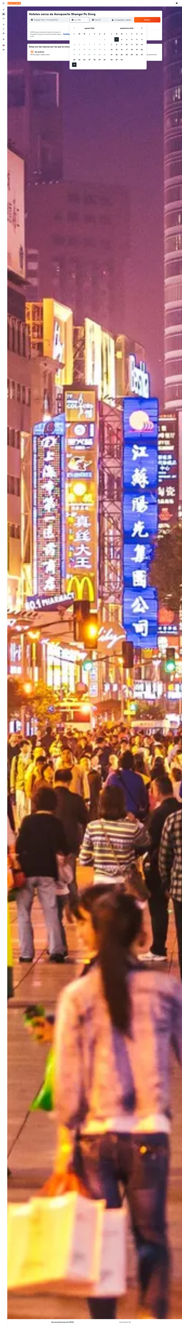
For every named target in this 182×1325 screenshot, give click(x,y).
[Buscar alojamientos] (3, 14)
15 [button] (99, 49)
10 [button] (74, 49)
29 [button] (99, 60)
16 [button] (104, 49)
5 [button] (84, 44)
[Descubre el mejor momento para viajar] (3, 33)
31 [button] (74, 65)
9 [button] (104, 44)
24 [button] (74, 60)
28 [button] (94, 60)
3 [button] (74, 44)
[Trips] (3, 39)
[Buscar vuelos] (3, 10)
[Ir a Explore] (3, 24)
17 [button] (74, 55)
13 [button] (89, 49)
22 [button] (99, 55)
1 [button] (99, 39)
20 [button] (89, 55)
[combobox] (51, 19)
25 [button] (79, 60)
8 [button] (99, 44)
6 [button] (89, 44)
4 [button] (79, 44)
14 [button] (94, 49)
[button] (3, 3)
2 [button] (104, 39)
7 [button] (94, 44)
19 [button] (84, 55)
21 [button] (94, 55)
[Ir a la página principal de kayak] (14, 3)
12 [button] (84, 49)
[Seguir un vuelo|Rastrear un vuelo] (3, 29)
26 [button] (84, 60)
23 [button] (105, 55)
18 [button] (79, 55)
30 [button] (105, 60)
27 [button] (89, 60)
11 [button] (79, 49)
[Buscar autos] (3, 18)
